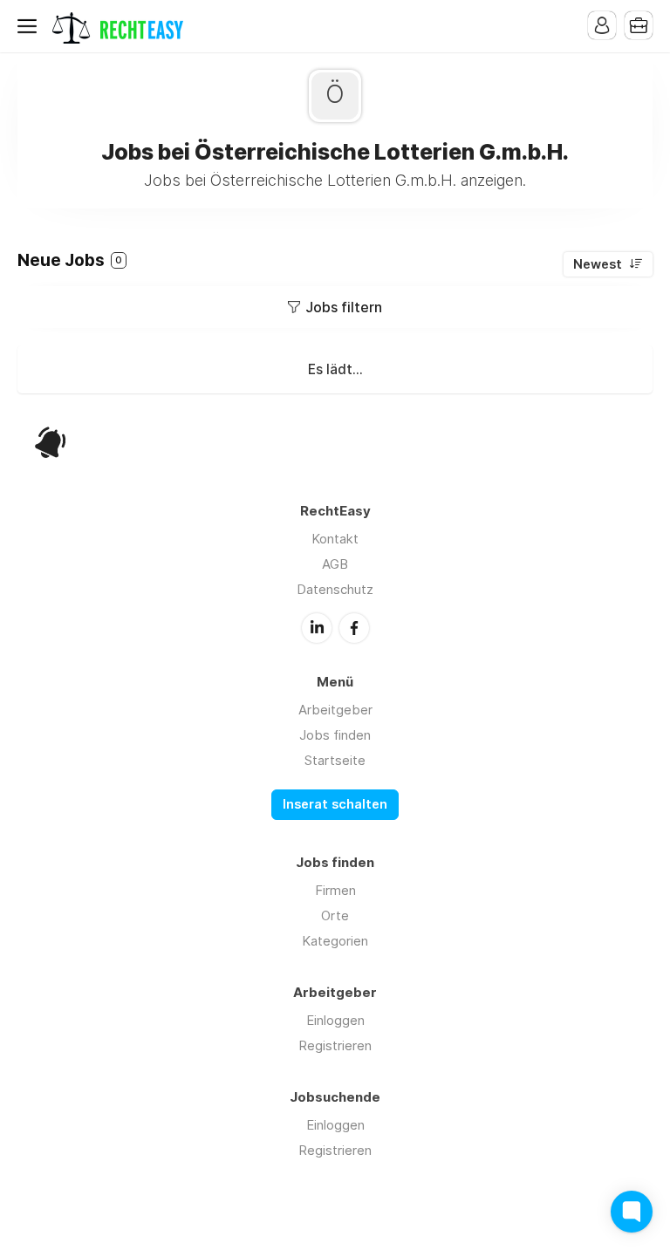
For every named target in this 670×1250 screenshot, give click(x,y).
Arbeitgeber (335, 709)
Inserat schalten (335, 804)
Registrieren (335, 1045)
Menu (30, 26)
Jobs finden (335, 735)
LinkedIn (317, 628)
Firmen (335, 890)
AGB (335, 564)
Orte (335, 915)
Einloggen (335, 1020)
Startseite (335, 760)
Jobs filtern (343, 307)
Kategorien (335, 940)
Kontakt (335, 538)
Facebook (354, 628)
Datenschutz (335, 589)
